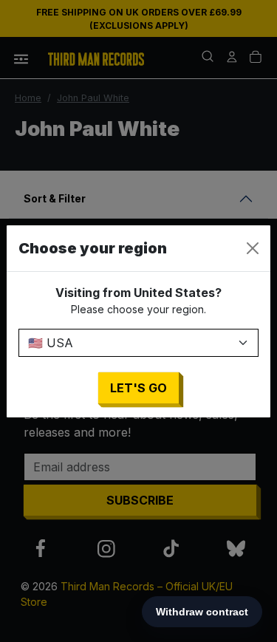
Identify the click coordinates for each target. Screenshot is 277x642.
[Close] (252, 248)
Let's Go (138, 387)
